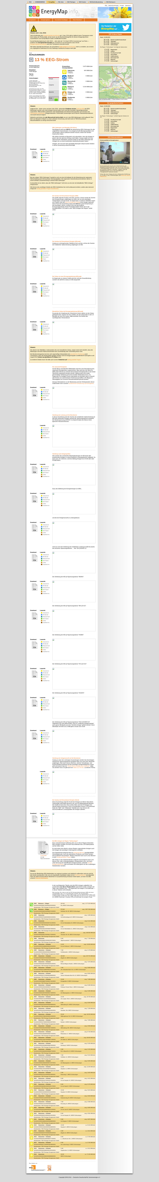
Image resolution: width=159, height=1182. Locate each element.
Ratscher (113, 59)
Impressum (128, 5)
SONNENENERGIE (40, 2)
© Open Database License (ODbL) (119, 99)
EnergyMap (52, 2)
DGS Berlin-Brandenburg (96, 2)
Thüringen (113, 41)
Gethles (113, 51)
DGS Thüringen (71, 2)
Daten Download (77, 19)
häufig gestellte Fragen (74, 359)
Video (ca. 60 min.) (78, 767)
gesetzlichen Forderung (77, 354)
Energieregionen (45, 19)
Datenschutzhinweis (113, 5)
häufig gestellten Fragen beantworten (48, 188)
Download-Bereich (78, 852)
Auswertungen (67, 47)
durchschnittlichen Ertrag (72, 202)
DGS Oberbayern (110, 2)
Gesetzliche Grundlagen (61, 19)
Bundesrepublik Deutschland (118, 39)
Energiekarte (32, 19)
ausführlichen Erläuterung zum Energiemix (81, 383)
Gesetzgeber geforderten (37, 113)
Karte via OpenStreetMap (104, 99)
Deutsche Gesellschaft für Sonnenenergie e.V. (86, 1177)
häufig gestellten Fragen (64, 857)
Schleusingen (114, 44)
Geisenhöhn (114, 54)
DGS (30, 2)
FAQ (106, 5)
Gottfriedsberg (114, 56)
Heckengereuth (115, 57)
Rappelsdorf (114, 49)
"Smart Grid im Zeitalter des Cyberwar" (78, 766)
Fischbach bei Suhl (116, 52)
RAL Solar (61, 2)
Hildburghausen (115, 43)
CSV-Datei (43, 855)
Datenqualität (80, 108)
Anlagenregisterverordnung (51, 35)
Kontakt (122, 5)
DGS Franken (82, 2)
